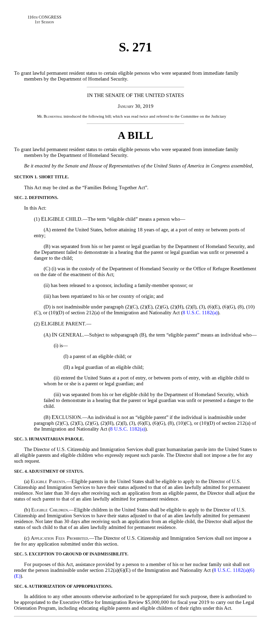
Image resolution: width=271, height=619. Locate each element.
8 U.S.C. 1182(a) (200, 312)
